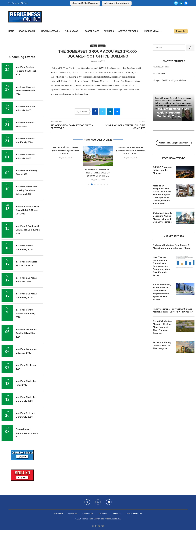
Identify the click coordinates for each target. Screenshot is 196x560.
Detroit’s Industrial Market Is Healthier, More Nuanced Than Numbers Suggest (163, 327)
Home (11, 31)
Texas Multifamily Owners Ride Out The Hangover (162, 345)
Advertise (102, 514)
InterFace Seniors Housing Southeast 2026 (26, 71)
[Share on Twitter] (102, 111)
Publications (71, 31)
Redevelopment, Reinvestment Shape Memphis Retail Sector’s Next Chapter (172, 310)
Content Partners (128, 31)
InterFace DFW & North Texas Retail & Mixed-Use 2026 (28, 210)
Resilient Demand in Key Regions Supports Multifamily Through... (173, 112)
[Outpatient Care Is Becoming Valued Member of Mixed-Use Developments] (185, 218)
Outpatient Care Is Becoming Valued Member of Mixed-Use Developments (163, 217)
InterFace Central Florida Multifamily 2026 (25, 313)
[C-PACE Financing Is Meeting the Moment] (185, 172)
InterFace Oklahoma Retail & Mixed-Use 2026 (26, 333)
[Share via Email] (117, 111)
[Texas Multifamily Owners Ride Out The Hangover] (185, 347)
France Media (151, 31)
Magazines (72, 514)
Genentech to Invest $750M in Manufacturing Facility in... (130, 150)
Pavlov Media (160, 73)
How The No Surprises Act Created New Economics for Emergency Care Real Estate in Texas (161, 266)
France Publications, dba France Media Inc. (101, 519)
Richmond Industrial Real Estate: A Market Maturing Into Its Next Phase (171, 246)
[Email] (186, 3)
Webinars (109, 31)
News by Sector (49, 31)
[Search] (190, 48)
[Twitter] (176, 3)
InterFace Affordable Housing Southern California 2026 (26, 190)
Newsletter (58, 514)
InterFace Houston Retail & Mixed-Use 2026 (25, 91)
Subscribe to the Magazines (116, 3)
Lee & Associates (161, 67)
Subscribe (180, 31)
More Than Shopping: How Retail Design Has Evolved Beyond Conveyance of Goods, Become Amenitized (162, 194)
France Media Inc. (134, 514)
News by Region (27, 31)
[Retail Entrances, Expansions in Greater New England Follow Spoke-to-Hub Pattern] (185, 289)
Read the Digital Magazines (85, 3)
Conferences (92, 31)
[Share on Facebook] (95, 111)
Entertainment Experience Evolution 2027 (27, 433)
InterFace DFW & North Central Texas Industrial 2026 (28, 230)
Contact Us (116, 514)
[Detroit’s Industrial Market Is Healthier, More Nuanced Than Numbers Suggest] (185, 326)
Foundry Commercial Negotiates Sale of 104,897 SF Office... (98, 173)
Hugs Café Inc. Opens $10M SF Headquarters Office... (65, 150)
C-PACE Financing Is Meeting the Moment (162, 170)
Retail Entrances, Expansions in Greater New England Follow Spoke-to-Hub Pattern (162, 292)
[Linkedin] (181, 3)
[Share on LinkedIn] (110, 111)
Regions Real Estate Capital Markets (170, 80)
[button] (54, 165)
